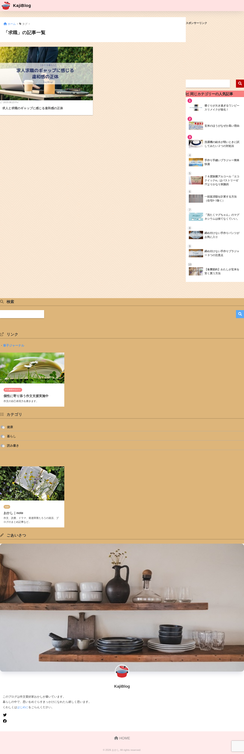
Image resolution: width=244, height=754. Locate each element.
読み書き (13, 445)
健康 (10, 427)
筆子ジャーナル (13, 345)
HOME (124, 738)
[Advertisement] (215, 51)
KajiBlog (21, 5)
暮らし (11, 436)
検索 (240, 84)
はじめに (22, 707)
